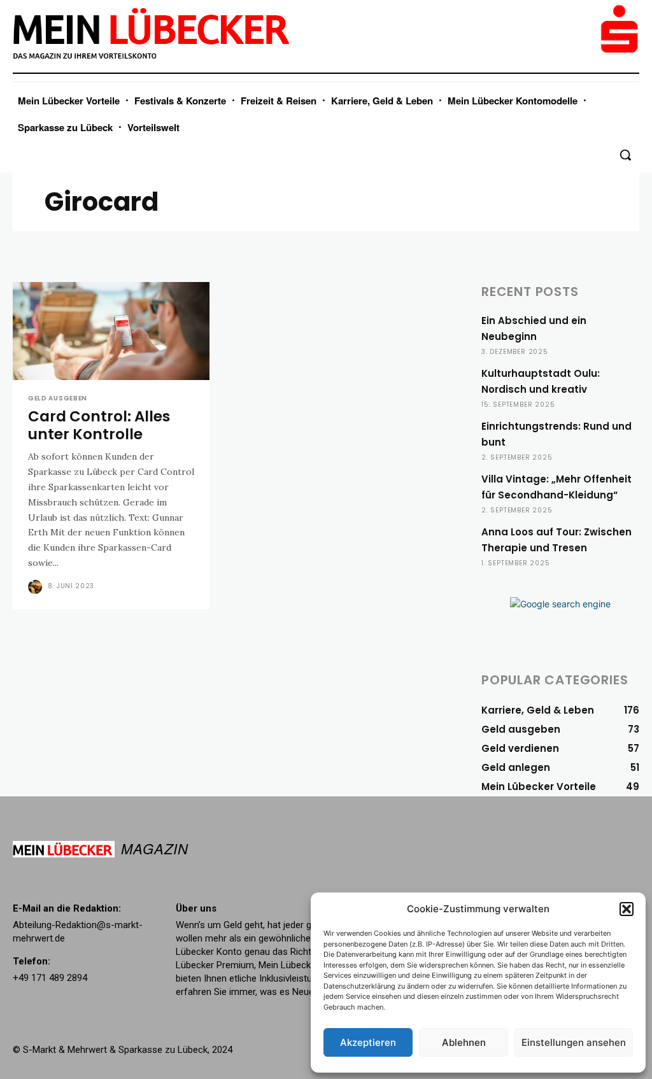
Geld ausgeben (57, 398)
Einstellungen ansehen (573, 1042)
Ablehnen (464, 1042)
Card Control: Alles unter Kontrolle (99, 425)
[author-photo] (36, 587)
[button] (626, 909)
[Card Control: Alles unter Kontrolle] (111, 331)
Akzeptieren (368, 1042)
